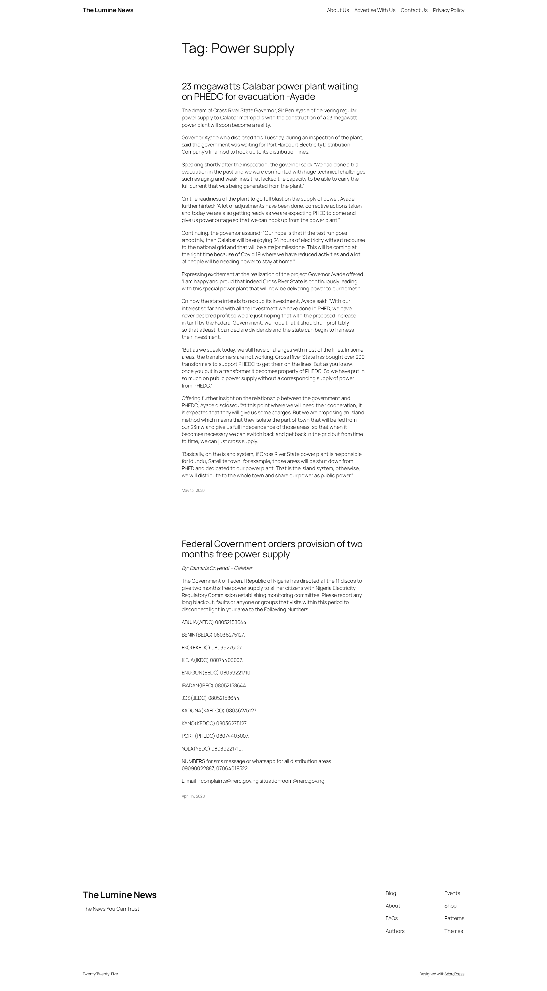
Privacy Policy (448, 10)
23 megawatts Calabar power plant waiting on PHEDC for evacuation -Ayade (270, 91)
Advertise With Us (374, 10)
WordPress (454, 973)
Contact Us (414, 10)
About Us (338, 10)
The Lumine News (108, 10)
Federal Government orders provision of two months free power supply (272, 549)
